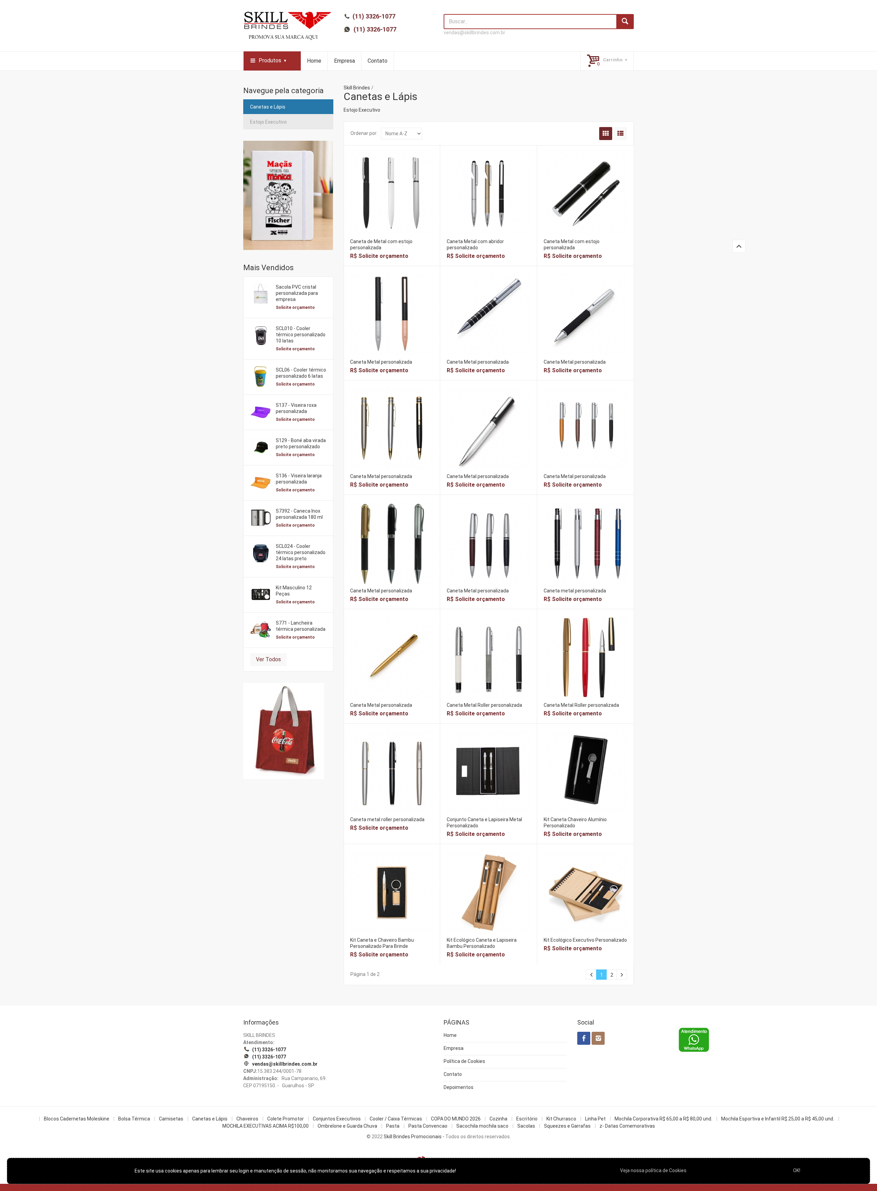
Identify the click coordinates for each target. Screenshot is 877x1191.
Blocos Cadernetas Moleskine (76, 1118)
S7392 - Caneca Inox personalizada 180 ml (299, 514)
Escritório (527, 1118)
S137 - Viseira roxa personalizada (296, 408)
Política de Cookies (464, 1061)
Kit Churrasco (561, 1118)
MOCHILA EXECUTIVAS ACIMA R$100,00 (265, 1126)
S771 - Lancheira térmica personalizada (300, 626)
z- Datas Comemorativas (627, 1126)
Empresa (344, 61)
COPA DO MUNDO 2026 (456, 1118)
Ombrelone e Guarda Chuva (347, 1126)
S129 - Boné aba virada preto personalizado (301, 443)
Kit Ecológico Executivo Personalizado (585, 940)
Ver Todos (268, 659)
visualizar (392, 184)
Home (314, 61)
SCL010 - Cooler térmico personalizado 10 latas (300, 334)
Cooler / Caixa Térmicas (396, 1118)
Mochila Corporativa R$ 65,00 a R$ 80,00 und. (663, 1118)
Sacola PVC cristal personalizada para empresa (297, 293)
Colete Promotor (285, 1118)
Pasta (392, 1126)
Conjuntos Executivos (337, 1118)
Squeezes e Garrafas (567, 1126)
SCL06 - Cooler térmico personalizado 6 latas (301, 373)
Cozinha (498, 1118)
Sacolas (526, 1126)
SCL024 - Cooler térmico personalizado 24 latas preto (300, 552)
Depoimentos (458, 1087)
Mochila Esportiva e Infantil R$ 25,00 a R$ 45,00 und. (777, 1118)
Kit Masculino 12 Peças (294, 591)
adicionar (392, 199)
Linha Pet (595, 1118)
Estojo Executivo (268, 122)
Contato (377, 61)
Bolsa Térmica (134, 1118)
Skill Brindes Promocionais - (414, 1136)
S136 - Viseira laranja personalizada (299, 479)
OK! (796, 1170)
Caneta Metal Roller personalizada (484, 705)
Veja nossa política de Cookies (653, 1170)
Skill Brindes (357, 87)
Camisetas (171, 1118)
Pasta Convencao (427, 1126)
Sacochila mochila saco (482, 1126)
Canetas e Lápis (267, 107)
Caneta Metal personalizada (381, 362)
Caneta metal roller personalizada (387, 819)
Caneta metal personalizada (575, 590)
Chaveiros (247, 1118)
